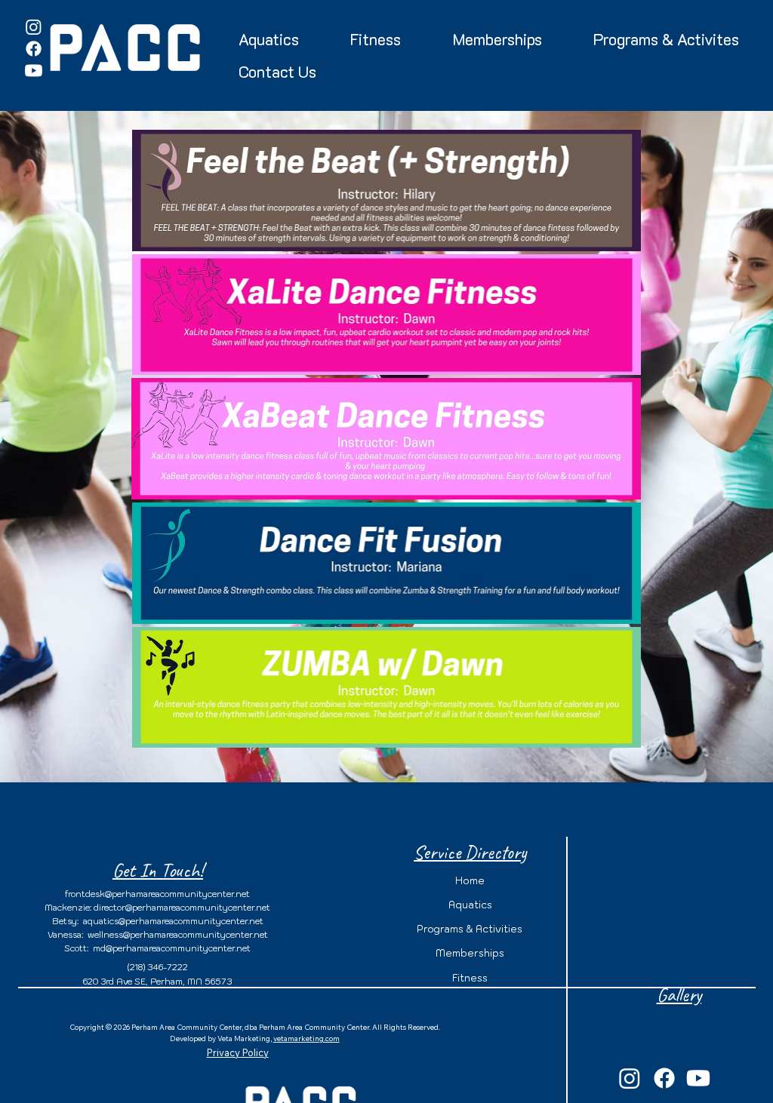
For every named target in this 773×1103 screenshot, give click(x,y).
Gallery (679, 994)
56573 (218, 981)
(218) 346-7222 (158, 967)
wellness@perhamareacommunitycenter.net (178, 934)
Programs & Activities (469, 929)
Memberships (470, 953)
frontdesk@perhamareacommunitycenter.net (157, 894)
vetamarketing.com (306, 1038)
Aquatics (470, 905)
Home (470, 880)
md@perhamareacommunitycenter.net (172, 948)
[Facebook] (33, 48)
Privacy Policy (238, 1052)
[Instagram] (33, 27)
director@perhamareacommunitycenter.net (182, 907)
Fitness (470, 978)
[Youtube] (33, 70)
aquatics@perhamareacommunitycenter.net (173, 921)
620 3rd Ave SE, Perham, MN (144, 981)
